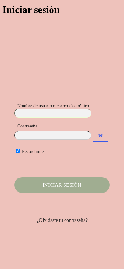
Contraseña (27, 125)
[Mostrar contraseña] (100, 135)
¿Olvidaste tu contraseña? (62, 220)
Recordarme (33, 151)
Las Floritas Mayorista (62, 69)
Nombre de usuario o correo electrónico (53, 105)
